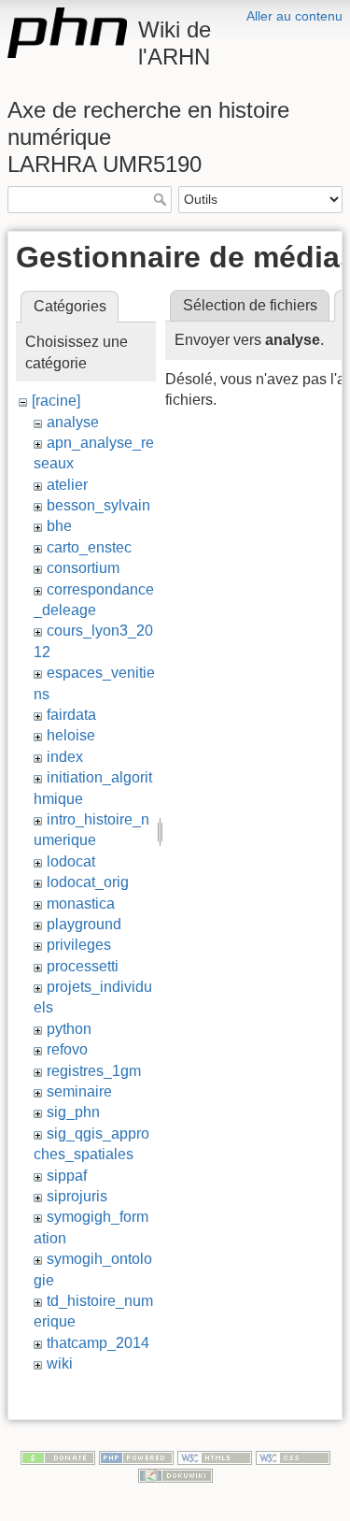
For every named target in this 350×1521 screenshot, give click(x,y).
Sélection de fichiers (250, 305)
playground (84, 924)
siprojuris (77, 1196)
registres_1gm (94, 1071)
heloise (71, 735)
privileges (79, 945)
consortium (83, 568)
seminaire (79, 1091)
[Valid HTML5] (214, 1456)
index (65, 757)
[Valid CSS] (293, 1456)
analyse (73, 422)
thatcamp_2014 (98, 1343)
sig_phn (73, 1112)
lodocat (71, 861)
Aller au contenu (294, 15)
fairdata (71, 715)
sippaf (67, 1176)
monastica (81, 903)
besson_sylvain (98, 505)
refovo (67, 1049)
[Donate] (58, 1456)
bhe (59, 526)
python (69, 1029)
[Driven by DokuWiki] (175, 1475)
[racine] (56, 401)
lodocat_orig (88, 882)
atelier (67, 485)
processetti (83, 966)
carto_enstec (89, 547)
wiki (60, 1363)
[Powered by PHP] (136, 1456)
